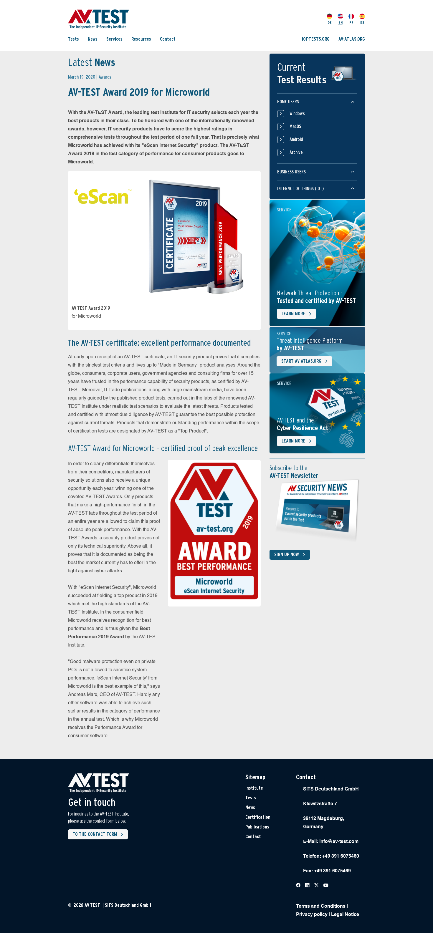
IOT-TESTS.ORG (316, 39)
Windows (297, 113)
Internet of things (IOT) (300, 188)
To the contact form (95, 834)
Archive (296, 152)
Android (296, 139)
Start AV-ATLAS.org (301, 361)
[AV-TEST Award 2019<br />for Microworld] (164, 235)
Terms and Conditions (321, 906)
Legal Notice (345, 914)
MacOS (295, 126)
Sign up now (286, 554)
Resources (141, 39)
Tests (73, 39)
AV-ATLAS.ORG (351, 39)
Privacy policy (312, 914)
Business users (291, 172)
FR (351, 22)
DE (330, 22)
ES (362, 22)
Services (114, 39)
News (92, 39)
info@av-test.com (338, 841)
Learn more (293, 313)
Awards (105, 77)
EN (340, 22)
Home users (288, 102)
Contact (168, 39)
